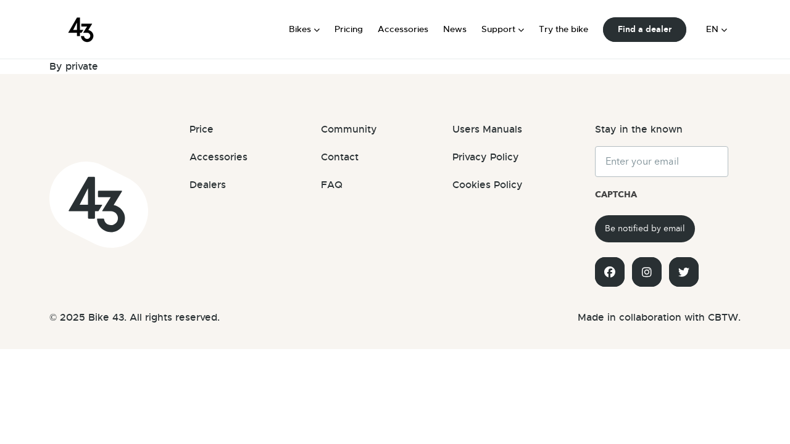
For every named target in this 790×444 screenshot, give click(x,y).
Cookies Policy (487, 185)
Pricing (349, 29)
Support (498, 29)
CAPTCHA (616, 194)
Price (201, 129)
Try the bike (563, 29)
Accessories (403, 29)
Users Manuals (487, 129)
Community (349, 129)
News (455, 29)
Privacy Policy (485, 157)
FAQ (332, 185)
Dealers (207, 185)
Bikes (300, 29)
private (81, 66)
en (712, 29)
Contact (340, 157)
